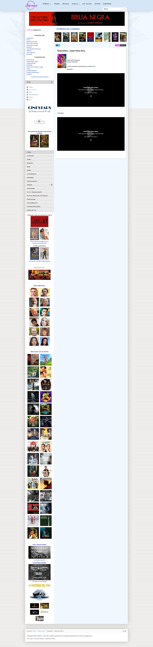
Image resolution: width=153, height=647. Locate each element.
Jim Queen (29, 54)
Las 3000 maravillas (32, 70)
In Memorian (107, 4)
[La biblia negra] (77, 18)
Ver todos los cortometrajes (39, 581)
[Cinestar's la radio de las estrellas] (39, 109)
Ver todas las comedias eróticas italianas (39, 261)
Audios (31, 87)
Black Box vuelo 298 (32, 41)
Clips (30, 92)
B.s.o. (30, 99)
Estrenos (46, 4)
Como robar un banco (32, 45)
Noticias (97, 4)
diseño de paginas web (86, 636)
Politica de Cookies (50, 638)
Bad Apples (30, 65)
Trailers (57, 4)
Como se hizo (32, 89)
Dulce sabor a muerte (32, 43)
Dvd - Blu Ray (87, 4)
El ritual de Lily (30, 59)
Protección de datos (39, 638)
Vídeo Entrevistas (33, 94)
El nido (28, 69)
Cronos (28, 40)
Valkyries (29, 50)
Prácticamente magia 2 (32, 61)
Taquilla (75, 4)
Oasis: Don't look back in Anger (35, 67)
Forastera (29, 74)
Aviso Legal (30, 638)
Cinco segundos (31, 52)
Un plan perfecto (31, 63)
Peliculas (65, 4)
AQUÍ (94, 66)
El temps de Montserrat (33, 72)
